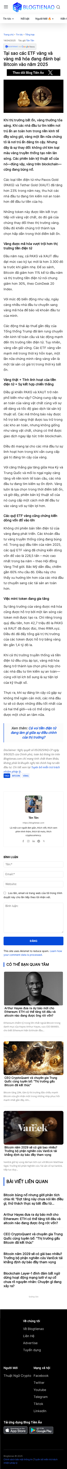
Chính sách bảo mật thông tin (18, 1459)
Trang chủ (9, 34)
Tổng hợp (29, 34)
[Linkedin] (33, 840)
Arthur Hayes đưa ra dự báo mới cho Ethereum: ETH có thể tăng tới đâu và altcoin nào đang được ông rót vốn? (30, 1011)
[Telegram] (34, 782)
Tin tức (19, 34)
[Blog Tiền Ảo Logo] (33, 7)
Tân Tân (30, 40)
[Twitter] (26, 782)
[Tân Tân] (33, 804)
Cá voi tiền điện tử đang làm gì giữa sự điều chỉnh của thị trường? (34, 732)
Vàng (26, 775)
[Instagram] (28, 840)
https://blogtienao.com (33, 823)
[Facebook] (18, 782)
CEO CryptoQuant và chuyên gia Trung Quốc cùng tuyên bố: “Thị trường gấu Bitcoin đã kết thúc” (30, 1081)
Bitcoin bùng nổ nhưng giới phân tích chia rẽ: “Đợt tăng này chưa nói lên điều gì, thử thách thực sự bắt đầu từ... (33, 1199)
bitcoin (16, 775)
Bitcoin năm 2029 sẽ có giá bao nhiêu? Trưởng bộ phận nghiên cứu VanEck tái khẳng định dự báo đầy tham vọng (30, 1151)
